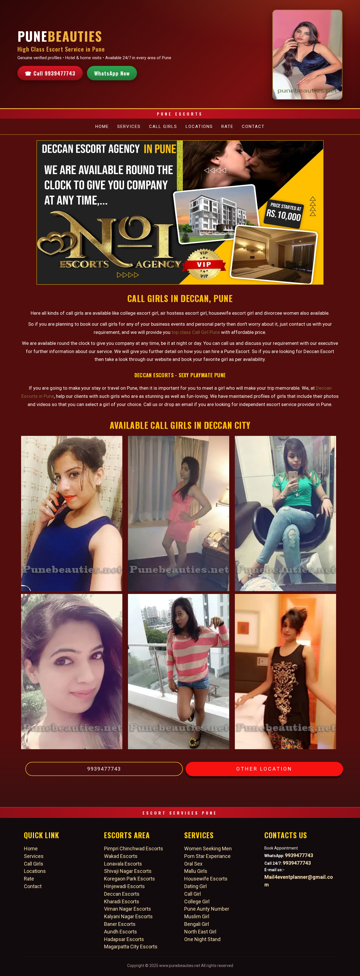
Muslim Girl (196, 916)
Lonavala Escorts (123, 864)
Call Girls (163, 126)
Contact (253, 126)
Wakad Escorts (121, 856)
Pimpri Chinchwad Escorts (133, 848)
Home (102, 126)
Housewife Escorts (206, 879)
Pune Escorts (180, 114)
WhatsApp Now (112, 73)
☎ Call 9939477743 (50, 73)
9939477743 (104, 769)
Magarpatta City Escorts (131, 947)
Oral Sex (193, 864)
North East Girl (200, 932)
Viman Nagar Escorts (127, 909)
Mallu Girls (195, 871)
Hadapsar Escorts (124, 939)
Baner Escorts (120, 924)
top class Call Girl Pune (196, 332)
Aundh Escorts (120, 932)
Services (129, 126)
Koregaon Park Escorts (129, 879)
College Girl (197, 901)
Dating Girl (195, 886)
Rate (227, 126)
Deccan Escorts (122, 894)
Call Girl (192, 894)
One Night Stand (202, 939)
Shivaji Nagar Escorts (128, 871)
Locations (199, 126)
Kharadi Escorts (121, 901)
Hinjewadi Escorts (124, 886)
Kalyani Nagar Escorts (128, 916)
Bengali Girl (196, 924)
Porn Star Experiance (207, 856)
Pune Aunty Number (206, 909)
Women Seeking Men (208, 848)
